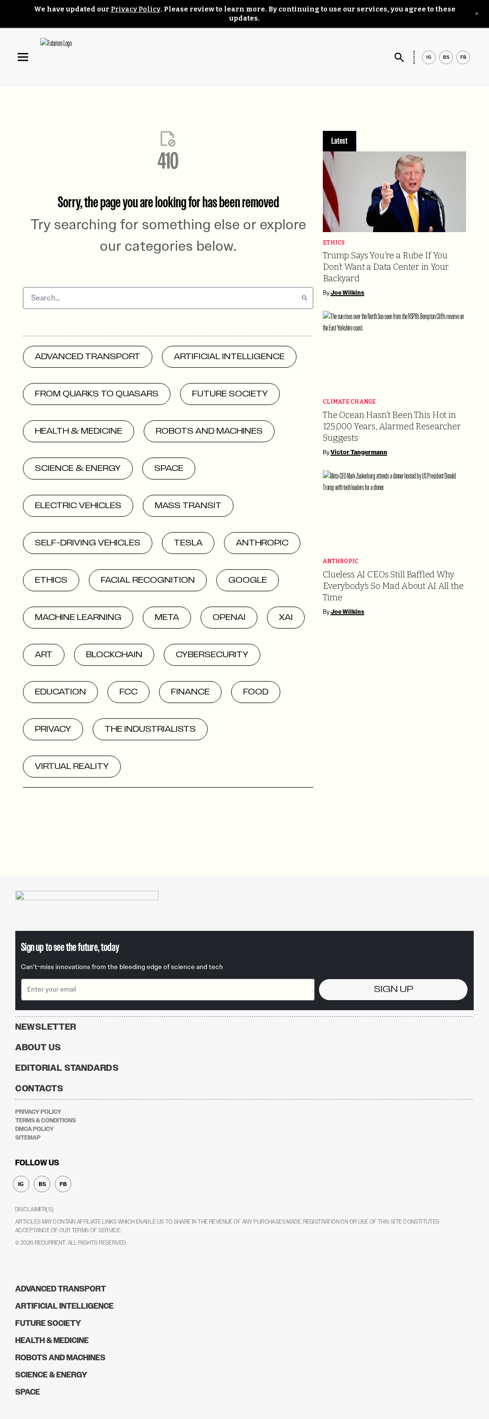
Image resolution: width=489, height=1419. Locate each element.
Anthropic (341, 561)
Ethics (334, 243)
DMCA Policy (34, 1129)
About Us (38, 1047)
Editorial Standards (67, 1068)
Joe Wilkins (347, 293)
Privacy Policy (135, 9)
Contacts (39, 1088)
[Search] (305, 298)
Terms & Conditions (45, 1120)
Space (27, 1392)
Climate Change (349, 402)
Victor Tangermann (358, 452)
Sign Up (393, 989)
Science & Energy (51, 1374)
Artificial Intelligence (64, 1306)
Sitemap (28, 1137)
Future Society (48, 1323)
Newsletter (45, 1027)
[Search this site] (399, 57)
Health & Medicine (52, 1340)
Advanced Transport (60, 1288)
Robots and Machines (60, 1357)
